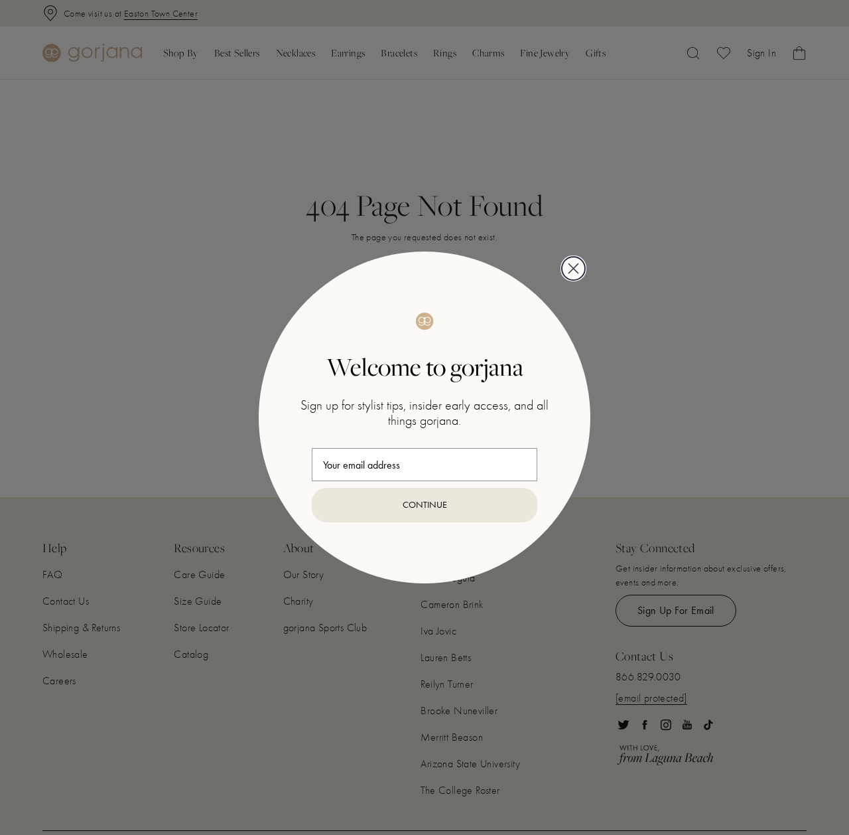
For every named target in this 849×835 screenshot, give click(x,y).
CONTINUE (425, 504)
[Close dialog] (573, 268)
